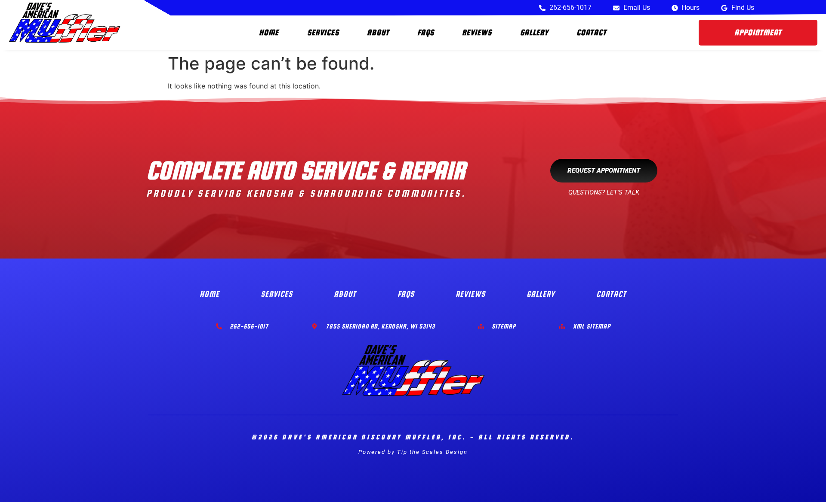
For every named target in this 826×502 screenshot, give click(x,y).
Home (269, 32)
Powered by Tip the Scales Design (413, 452)
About (378, 32)
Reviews (477, 32)
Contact (591, 32)
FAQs (425, 32)
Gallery (534, 32)
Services (323, 32)
